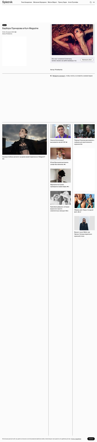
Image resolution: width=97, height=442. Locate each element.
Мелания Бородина (40, 2)
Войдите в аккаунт (59, 76)
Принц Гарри (62, 2)
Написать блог (87, 60)
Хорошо (91, 439)
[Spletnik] (7, 2)
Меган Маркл (52, 2)
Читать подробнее (76, 439)
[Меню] (94, 2)
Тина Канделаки (26, 2)
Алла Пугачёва (73, 2)
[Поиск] (91, 2)
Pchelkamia (58, 70)
